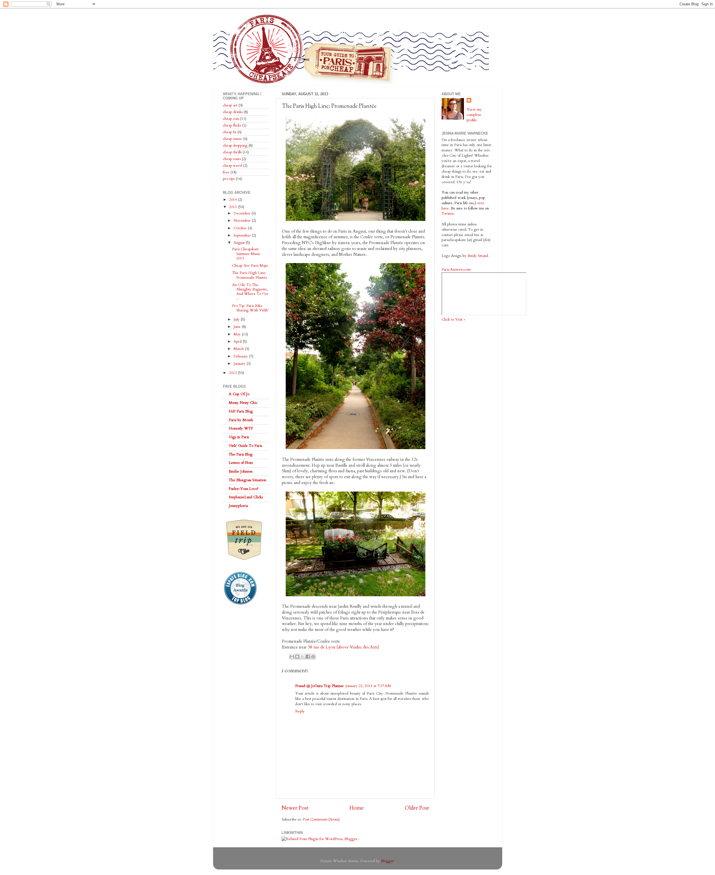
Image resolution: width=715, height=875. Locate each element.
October (240, 228)
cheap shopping (235, 145)
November (242, 220)
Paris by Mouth (241, 420)
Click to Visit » (453, 319)
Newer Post (295, 808)
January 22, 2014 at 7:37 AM (368, 685)
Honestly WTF (241, 428)
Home (356, 808)
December (242, 213)
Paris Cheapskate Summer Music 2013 (246, 254)
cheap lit (229, 132)
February (241, 356)
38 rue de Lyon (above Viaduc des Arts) (343, 647)
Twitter (448, 213)
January (240, 363)
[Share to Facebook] (308, 656)
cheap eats (231, 118)
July (237, 319)
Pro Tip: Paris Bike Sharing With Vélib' (250, 308)
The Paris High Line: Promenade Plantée (249, 275)
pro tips (229, 178)
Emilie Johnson (240, 471)
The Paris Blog (240, 454)
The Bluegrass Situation (247, 480)
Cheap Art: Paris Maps (250, 265)
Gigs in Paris (239, 437)
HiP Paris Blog (241, 411)
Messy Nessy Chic (243, 402)
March (239, 348)
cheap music (232, 138)
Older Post (417, 808)
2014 (233, 199)
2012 (233, 372)
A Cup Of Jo (239, 394)
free (226, 172)
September (242, 235)
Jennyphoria (238, 505)
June (237, 326)
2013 (233, 206)
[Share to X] (302, 656)
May (237, 334)
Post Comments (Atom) (321, 819)
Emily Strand (478, 255)
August (239, 242)
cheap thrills (232, 152)
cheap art (230, 105)
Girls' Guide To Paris (245, 445)
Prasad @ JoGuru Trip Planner (319, 685)
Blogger (387, 861)
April (238, 341)
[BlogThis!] (297, 656)
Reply (300, 711)
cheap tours (232, 158)
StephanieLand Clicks (246, 497)
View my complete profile (474, 115)
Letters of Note (241, 462)
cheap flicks (232, 125)
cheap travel (232, 165)
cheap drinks (233, 112)
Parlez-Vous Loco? (244, 488)
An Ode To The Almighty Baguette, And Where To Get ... (250, 291)
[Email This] (292, 656)
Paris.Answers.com (456, 269)
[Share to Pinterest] (313, 656)
